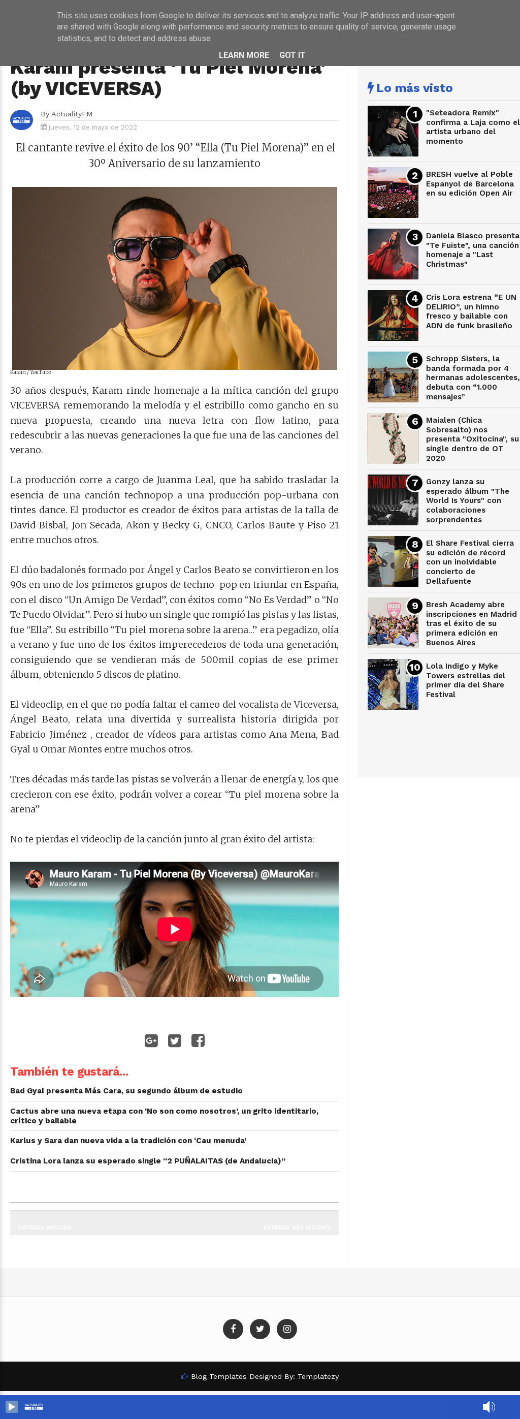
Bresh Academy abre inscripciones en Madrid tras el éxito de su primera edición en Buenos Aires (471, 623)
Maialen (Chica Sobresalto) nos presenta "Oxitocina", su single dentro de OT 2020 (472, 439)
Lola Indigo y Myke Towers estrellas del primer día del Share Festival (465, 680)
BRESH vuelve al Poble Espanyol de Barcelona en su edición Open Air (470, 184)
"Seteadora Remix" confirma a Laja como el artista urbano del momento (473, 127)
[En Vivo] (12, 1407)
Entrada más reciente (297, 1227)
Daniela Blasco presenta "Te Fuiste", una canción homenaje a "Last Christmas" (472, 250)
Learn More (244, 55)
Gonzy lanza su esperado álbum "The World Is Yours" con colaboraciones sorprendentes (467, 500)
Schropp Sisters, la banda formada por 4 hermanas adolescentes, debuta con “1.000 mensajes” (473, 377)
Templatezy (318, 1376)
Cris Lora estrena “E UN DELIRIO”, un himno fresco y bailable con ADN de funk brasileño (471, 311)
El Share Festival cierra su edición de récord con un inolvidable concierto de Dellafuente (470, 562)
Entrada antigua (45, 1227)
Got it (292, 55)
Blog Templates (219, 1376)
